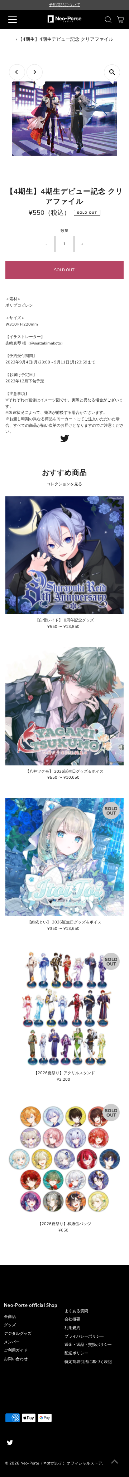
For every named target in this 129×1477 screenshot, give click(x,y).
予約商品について (64, 5)
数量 (64, 230)
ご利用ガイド (16, 1350)
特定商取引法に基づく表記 (88, 1361)
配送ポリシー (76, 1353)
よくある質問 (76, 1311)
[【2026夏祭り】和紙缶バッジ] (64, 1159)
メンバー (12, 1342)
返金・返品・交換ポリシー (88, 1344)
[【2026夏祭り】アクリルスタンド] (64, 1008)
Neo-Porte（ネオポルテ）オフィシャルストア (61, 1463)
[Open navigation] (17, 20)
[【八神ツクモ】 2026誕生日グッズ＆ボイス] (64, 706)
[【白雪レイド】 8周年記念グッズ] (64, 555)
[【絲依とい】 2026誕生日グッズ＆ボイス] (64, 857)
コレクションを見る (64, 484)
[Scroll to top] (115, 1463)
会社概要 (72, 1319)
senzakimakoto (47, 343)
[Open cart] (120, 19)
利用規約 (72, 1327)
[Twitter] (64, 440)
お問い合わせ (16, 1359)
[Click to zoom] (112, 72)
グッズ (10, 1325)
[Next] (35, 72)
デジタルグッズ (18, 1333)
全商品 (10, 1316)
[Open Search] (108, 19)
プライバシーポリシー (84, 1336)
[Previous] (17, 72)
